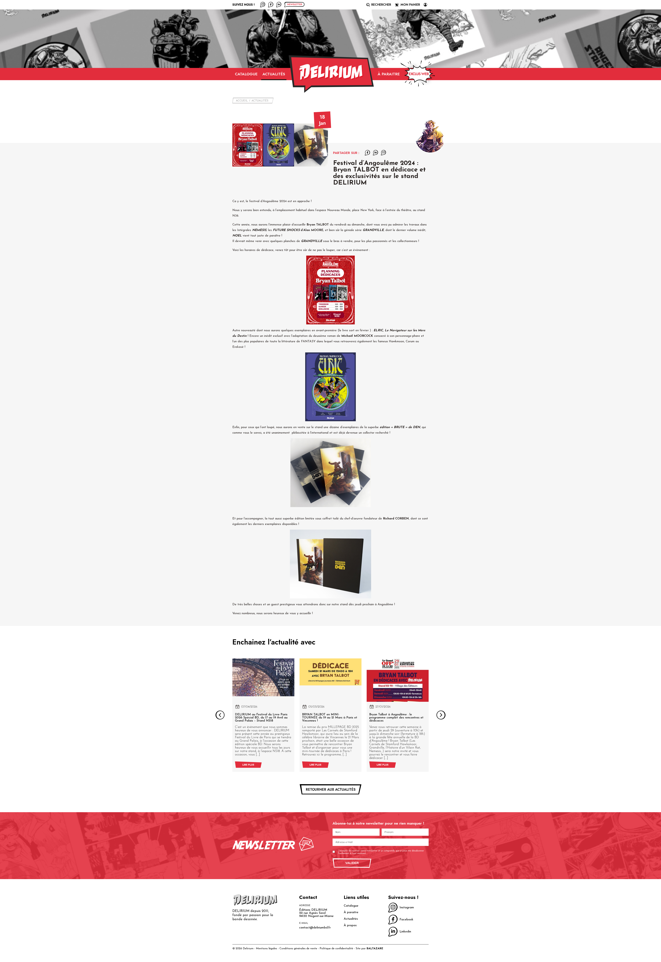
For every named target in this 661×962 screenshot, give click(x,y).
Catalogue (246, 74)
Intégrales (251, 230)
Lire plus (248, 764)
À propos (350, 925)
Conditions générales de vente (298, 948)
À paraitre (389, 74)
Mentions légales (266, 948)
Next (440, 715)
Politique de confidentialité (336, 948)
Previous (220, 715)
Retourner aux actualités (330, 789)
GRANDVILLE (373, 230)
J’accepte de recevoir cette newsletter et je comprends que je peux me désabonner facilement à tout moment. (381, 852)
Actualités (274, 74)
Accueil (242, 100)
